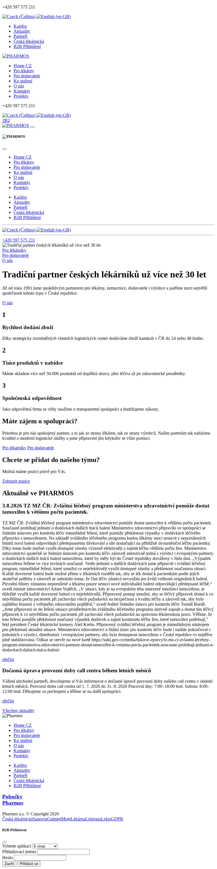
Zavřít (9, 864)
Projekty (21, 96)
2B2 (6, 120)
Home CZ (23, 65)
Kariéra (20, 26)
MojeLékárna (73, 819)
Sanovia (40, 819)
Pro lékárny (24, 70)
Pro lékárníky (14, 250)
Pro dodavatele (27, 75)
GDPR (117, 819)
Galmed (54, 819)
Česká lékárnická (29, 41)
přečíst (8, 659)
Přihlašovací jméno (19, 851)
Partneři (20, 36)
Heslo (7, 857)
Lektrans (93, 819)
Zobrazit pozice (16, 481)
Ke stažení (23, 80)
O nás (19, 86)
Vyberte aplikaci (16, 846)
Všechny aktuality (18, 710)
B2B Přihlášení (27, 46)
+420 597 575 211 (18, 240)
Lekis (106, 819)
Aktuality (22, 31)
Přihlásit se (29, 864)
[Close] (4, 149)
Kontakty (22, 91)
